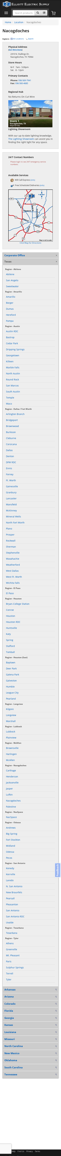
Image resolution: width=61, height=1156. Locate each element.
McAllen (10, 760)
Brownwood (12, 426)
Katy (8, 634)
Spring (9, 640)
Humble (10, 686)
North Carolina (13, 1046)
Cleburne (11, 438)
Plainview (11, 737)
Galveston (11, 680)
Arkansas (9, 989)
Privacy (29, 1152)
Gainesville (12, 486)
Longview (11, 715)
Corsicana (11, 444)
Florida (8, 1010)
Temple (10, 397)
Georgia (9, 1017)
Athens (10, 943)
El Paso (10, 593)
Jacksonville (12, 782)
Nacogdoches (13, 800)
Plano (9, 528)
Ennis (9, 468)
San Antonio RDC (15, 916)
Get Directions (15, 50)
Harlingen (11, 754)
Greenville (11, 949)
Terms (37, 1152)
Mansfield (11, 504)
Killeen (10, 361)
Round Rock (12, 379)
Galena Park (12, 674)
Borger (9, 302)
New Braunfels (14, 892)
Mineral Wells (13, 516)
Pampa (10, 320)
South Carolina (13, 1067)
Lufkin (9, 794)
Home (8, 22)
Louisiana (10, 1032)
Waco (9, 403)
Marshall (11, 721)
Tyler (8, 979)
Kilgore (10, 709)
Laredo (10, 880)
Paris (8, 961)
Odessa (10, 851)
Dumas (10, 308)
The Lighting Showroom (21, 138)
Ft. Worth (11, 480)
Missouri (9, 1039)
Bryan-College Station (17, 603)
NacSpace (11, 817)
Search (30, 38)
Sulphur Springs (15, 967)
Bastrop (10, 337)
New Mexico (11, 1053)
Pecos (9, 857)
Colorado (9, 1003)
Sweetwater (12, 286)
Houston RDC (13, 621)
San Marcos (12, 385)
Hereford (11, 314)
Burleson (11, 432)
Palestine (11, 806)
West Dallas (12, 570)
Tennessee (10, 1074)
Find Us (21, 1152)
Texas (7, 261)
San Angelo (12, 280)
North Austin (13, 373)
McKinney (11, 510)
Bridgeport (12, 420)
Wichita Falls (13, 582)
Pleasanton (12, 904)
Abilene (10, 274)
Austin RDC (12, 331)
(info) (33, 180)
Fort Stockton (13, 839)
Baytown (10, 662)
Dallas (9, 450)
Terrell (9, 973)
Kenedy (10, 868)
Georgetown (12, 355)
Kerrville (10, 874)
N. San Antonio (14, 886)
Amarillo (10, 296)
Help (13, 1152)
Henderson (12, 776)
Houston (10, 615)
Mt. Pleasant (13, 955)
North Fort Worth (15, 522)
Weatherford (13, 564)
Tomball (10, 652)
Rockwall (10, 540)
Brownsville (12, 748)
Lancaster (11, 498)
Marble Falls (12, 367)
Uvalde (10, 922)
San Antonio (12, 910)
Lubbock (10, 731)
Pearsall (10, 898)
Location (18, 22)
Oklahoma (10, 1060)
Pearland (11, 698)
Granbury (11, 492)
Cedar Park (12, 343)
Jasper (9, 788)
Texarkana (11, 932)
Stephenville (13, 552)
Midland (10, 845)
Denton (10, 456)
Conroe (10, 609)
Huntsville (11, 627)
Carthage (11, 770)
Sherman (11, 546)
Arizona (9, 996)
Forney (9, 474)
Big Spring (11, 833)
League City (12, 692)
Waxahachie (12, 558)
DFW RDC (11, 462)
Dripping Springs (15, 349)
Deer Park (11, 668)
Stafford (10, 646)
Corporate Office (14, 255)
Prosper (10, 534)
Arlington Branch (15, 414)
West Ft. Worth (14, 576)
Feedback (57, 870)
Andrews (11, 827)
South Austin (13, 391)
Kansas (8, 1024)
